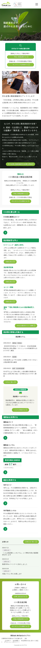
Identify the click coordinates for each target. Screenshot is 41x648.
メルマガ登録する (20, 410)
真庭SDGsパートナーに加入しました (14, 564)
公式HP (7, 640)
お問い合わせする (20, 596)
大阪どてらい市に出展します (12, 574)
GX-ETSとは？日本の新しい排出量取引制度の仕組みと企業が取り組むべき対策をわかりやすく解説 (20, 374)
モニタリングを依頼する (20, 64)
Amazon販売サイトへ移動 (25, 325)
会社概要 (16, 640)
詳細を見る (9, 261)
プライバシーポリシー (11, 642)
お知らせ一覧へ (30, 541)
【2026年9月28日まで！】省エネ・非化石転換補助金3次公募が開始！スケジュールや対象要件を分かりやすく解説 (20, 348)
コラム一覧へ (10, 382)
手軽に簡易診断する (20, 57)
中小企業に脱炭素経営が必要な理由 (20, 164)
